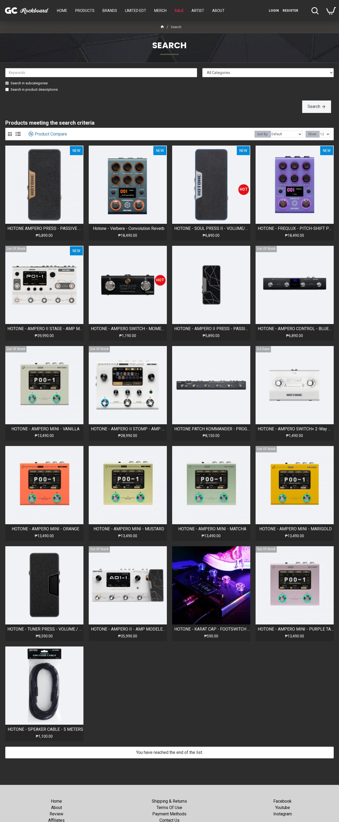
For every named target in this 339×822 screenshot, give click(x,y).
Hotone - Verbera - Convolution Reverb (128, 228)
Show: (312, 134)
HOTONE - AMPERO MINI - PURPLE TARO (296, 629)
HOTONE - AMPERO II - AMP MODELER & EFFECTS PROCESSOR (129, 629)
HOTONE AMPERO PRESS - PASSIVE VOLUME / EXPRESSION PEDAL (45, 228)
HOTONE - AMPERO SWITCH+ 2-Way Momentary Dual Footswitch (296, 428)
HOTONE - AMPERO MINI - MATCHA (212, 528)
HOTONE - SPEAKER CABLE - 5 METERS (45, 729)
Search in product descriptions (34, 89)
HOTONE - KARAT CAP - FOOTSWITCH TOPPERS (212, 629)
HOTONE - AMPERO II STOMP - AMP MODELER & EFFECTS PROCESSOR (129, 428)
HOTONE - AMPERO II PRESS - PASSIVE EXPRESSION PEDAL (212, 328)
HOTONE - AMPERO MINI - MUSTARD (128, 528)
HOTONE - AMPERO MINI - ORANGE (45, 528)
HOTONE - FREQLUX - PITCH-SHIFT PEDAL (296, 228)
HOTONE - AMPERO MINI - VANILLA (45, 428)
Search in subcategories (29, 83)
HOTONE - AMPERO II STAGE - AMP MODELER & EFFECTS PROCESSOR (45, 328)
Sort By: (262, 134)
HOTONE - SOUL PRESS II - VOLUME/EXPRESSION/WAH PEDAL (212, 228)
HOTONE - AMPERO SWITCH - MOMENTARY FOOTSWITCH (129, 328)
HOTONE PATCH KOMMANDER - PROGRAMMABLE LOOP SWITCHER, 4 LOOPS (212, 428)
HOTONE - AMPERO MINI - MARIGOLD (295, 528)
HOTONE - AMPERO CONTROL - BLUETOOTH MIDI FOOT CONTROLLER (296, 328)
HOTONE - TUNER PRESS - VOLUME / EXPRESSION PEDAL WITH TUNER (45, 629)
